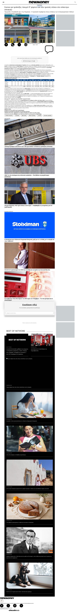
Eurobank (17, 115)
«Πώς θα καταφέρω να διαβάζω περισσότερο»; (16, 454)
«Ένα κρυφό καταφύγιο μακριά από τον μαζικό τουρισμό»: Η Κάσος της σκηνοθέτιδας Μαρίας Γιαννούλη (27, 488)
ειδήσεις (15, 114)
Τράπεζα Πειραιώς (9, 115)
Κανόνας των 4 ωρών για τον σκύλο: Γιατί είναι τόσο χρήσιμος (19, 591)
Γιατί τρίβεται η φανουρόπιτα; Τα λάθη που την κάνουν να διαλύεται (19, 522)
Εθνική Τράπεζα (32, 115)
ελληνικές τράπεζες (47, 115)
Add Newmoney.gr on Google (29, 61)
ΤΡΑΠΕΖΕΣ (39, 5)
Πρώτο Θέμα (38, 114)
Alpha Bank (24, 115)
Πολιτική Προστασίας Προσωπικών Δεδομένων (15, 603)
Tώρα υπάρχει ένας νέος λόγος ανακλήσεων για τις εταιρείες (18, 387)
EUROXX (39, 115)
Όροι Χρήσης (2, 603)
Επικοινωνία (31, 603)
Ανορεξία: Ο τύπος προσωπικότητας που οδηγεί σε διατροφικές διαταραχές (21, 421)
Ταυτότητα (27, 603)
